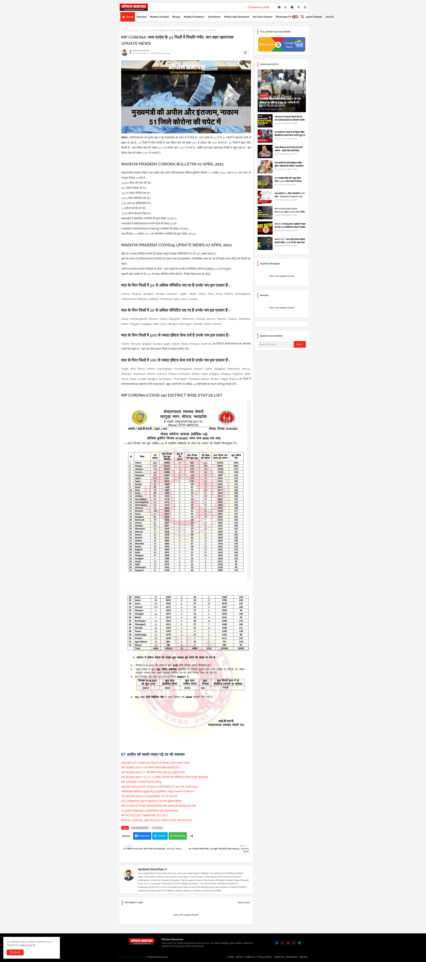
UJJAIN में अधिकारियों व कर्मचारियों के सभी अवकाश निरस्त (149, 810)
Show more (244, 902)
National (142, 16)
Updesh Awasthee (151, 869)
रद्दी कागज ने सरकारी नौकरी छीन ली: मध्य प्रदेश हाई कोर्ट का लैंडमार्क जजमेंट (290, 118)
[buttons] (279, 7)
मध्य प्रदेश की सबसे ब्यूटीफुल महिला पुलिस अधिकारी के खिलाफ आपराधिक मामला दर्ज (289, 165)
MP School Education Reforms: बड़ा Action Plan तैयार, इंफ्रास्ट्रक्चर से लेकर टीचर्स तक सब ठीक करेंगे (290, 213)
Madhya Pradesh (159, 16)
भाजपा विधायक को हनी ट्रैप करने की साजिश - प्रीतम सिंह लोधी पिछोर (289, 149)
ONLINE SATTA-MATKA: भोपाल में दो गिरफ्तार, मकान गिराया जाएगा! (155, 762)
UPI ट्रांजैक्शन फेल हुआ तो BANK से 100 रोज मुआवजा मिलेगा (151, 801)
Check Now (26, 945)
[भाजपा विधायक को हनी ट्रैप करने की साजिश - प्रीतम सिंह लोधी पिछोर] (265, 151)
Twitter (162, 836)
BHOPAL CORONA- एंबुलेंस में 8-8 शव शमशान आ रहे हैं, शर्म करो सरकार (156, 820)
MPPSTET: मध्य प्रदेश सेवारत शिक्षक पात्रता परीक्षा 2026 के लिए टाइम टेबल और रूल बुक (290, 242)
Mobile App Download (236, 16)
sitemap (303, 957)
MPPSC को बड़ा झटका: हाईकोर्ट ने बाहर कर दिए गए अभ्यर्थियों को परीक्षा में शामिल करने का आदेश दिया (290, 227)
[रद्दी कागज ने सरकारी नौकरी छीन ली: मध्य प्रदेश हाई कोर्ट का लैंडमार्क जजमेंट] (265, 120)
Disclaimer (291, 957)
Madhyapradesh (140, 828)
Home (129, 16)
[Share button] (192, 836)
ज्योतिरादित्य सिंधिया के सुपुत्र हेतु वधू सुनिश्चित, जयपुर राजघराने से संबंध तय (157, 791)
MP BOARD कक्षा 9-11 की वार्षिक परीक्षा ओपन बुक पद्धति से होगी (153, 772)
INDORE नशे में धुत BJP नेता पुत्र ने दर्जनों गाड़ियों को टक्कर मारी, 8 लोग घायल (160, 786)
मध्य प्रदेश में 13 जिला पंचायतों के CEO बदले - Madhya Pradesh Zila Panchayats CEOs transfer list (290, 198)
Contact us (249, 957)
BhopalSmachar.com (157, 957)
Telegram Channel (311, 16)
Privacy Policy (264, 957)
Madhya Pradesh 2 (194, 16)
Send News (214, 16)
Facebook (144, 836)
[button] (295, 16)
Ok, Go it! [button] (15, 952)
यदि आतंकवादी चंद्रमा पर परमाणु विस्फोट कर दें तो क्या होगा (149, 796)
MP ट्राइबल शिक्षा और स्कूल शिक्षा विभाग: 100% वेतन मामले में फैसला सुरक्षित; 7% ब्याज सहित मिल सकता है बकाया (289, 182)
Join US (329, 16)
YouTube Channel (262, 16)
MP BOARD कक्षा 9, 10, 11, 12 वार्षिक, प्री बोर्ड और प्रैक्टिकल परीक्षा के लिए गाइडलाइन (164, 777)
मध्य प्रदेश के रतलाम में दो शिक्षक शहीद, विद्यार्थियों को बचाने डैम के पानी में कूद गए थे (290, 135)
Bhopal (176, 16)
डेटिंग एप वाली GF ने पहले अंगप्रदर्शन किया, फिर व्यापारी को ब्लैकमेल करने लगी (158, 806)
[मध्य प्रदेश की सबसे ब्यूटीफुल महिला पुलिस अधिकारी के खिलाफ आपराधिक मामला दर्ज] (265, 166)
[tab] (127, 16)
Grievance (279, 957)
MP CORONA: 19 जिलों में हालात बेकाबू (141, 782)
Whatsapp (179, 836)
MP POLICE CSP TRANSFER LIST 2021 (144, 815)
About (239, 957)
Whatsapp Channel (286, 16)
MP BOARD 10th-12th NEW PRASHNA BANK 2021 (151, 767)
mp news (134, 30)
